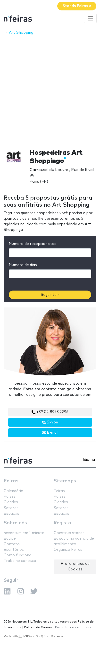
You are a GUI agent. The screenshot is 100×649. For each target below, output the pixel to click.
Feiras (11, 481)
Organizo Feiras (68, 550)
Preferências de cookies (73, 627)
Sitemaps (65, 481)
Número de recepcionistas (32, 244)
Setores (11, 508)
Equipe (10, 538)
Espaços (11, 513)
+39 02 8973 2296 (51, 412)
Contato (12, 544)
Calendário (13, 491)
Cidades (11, 502)
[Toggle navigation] (90, 18)
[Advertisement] (50, 90)
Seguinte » (50, 295)
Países (10, 496)
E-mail (52, 432)
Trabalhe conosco (20, 561)
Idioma (89, 460)
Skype (52, 422)
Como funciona (17, 555)
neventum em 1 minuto (24, 533)
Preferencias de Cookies (75, 566)
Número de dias (23, 265)
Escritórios (14, 550)
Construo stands (69, 533)
